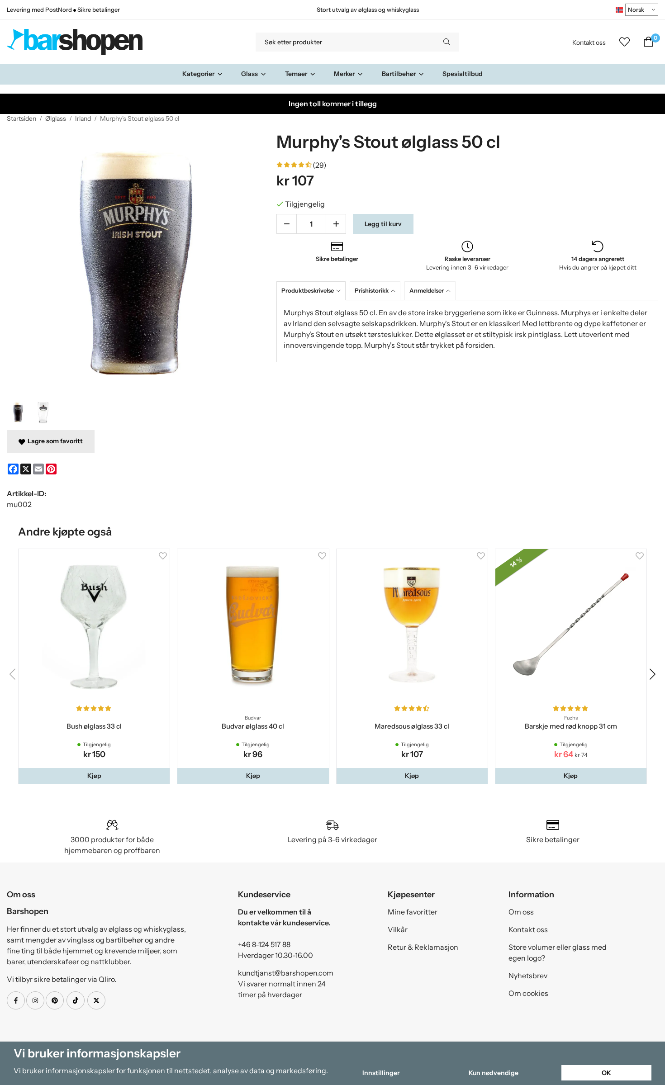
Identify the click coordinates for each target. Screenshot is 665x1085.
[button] (94, 775)
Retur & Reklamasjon (423, 947)
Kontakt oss (589, 42)
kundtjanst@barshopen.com (285, 972)
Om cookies (528, 993)
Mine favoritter (412, 911)
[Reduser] (286, 224)
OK (606, 1073)
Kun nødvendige (493, 1073)
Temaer (296, 74)
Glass (249, 74)
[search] (446, 42)
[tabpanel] (467, 331)
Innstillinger (380, 1073)
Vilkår (398, 929)
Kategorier (198, 74)
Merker (344, 74)
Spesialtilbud (462, 74)
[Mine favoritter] (624, 42)
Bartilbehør (399, 74)
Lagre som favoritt (54, 441)
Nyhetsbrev (527, 975)
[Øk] (336, 224)
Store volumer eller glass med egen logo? (557, 952)
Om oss (521, 911)
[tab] (313, 290)
